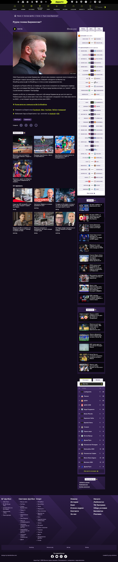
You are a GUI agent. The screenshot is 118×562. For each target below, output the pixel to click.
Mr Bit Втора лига (6, 504)
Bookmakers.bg (83, 484)
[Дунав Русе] (90, 2)
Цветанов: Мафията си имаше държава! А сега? (43, 204)
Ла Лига (86, 36)
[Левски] (23, 2)
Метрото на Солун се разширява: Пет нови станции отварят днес (43, 229)
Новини (23, 9)
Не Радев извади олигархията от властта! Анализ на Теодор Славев (65, 229)
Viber (42, 110)
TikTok (54, 110)
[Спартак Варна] (72, 2)
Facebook (36, 110)
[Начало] (15, 16)
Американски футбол (42, 537)
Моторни (40, 525)
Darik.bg (31, 547)
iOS (58, 113)
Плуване (40, 530)
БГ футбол (31, 9)
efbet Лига (6, 502)
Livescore (73, 9)
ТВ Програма (90, 9)
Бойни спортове (42, 527)
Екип (73, 505)
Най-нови (90, 200)
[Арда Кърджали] (36, 2)
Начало (15, 9)
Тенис (39, 506)
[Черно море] (81, 2)
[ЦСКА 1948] (32, 2)
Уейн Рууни (17, 119)
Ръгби (39, 540)
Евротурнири (7, 515)
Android (52, 113)
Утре (99, 29)
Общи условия (100, 508)
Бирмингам (27, 119)
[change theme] (105, 7)
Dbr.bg (87, 547)
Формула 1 (41, 508)
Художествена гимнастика (42, 520)
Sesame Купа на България (7, 508)
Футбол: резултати (84, 487)
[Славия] (76, 2)
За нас (73, 514)
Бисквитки (98, 511)
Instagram (61, 110)
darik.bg (36, 208)
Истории (65, 9)
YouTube (48, 110)
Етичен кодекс (77, 508)
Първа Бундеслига (23, 507)
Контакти (75, 511)
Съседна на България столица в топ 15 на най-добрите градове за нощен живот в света (65, 205)
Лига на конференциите (92, 99)
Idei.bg (68, 547)
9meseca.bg (50, 547)
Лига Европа (89, 47)
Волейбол (41, 502)
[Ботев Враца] (86, 2)
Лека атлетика (42, 511)
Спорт (48, 9)
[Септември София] (46, 2)
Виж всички (90, 193)
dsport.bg (19, 29)
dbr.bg (14, 209)
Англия (38, 16)
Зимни (39, 523)
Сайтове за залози (84, 482)
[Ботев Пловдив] (41, 2)
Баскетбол (41, 504)
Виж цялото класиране (90, 471)
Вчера (83, 29)
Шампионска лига (24, 515)
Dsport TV (82, 9)
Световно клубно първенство (23, 536)
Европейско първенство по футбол (24, 531)
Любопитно (57, 9)
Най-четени (90, 309)
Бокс (39, 517)
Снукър (40, 532)
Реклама (97, 514)
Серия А (22, 510)
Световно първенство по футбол (24, 526)
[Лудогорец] (18, 2)
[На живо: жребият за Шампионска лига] (91, 207)
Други (22, 539)
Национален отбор (6, 512)
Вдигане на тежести (41, 514)
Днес (91, 29)
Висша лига (23, 502)
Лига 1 (22, 512)
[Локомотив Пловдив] (95, 2)
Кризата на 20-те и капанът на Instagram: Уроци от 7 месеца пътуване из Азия (22, 229)
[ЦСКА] (27, 2)
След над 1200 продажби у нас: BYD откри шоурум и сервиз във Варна (22, 205)
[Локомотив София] (99, 2)
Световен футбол (39, 9)
